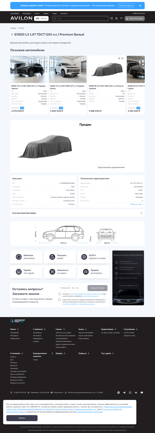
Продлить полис (129, 335)
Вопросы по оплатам (17, 383)
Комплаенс (14, 368)
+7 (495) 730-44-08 (19, 392)
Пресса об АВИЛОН (17, 374)
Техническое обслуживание (65, 335)
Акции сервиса (61, 347)
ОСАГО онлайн (129, 333)
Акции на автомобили (85, 333)
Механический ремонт (63, 341)
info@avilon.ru (58, 392)
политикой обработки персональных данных (86, 294)
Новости (13, 357)
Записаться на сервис (63, 333)
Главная (13, 28)
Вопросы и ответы (16, 380)
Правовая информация (18, 377)
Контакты (64, 13)
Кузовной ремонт (62, 338)
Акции (54, 13)
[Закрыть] (140, 6)
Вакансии (13, 365)
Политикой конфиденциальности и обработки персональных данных (45, 409)
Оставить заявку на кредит (110, 333)
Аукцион (36, 341)
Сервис (46, 13)
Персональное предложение (111, 167)
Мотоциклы (27, 13)
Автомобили (14, 13)
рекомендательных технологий (90, 412)
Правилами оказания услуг (85, 409)
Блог (12, 360)
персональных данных (90, 296)
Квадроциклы (15, 338)
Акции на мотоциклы (85, 335)
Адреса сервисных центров (65, 344)
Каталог (21, 28)
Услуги (37, 13)
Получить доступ (126, 6)
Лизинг (35, 360)
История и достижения (18, 371)
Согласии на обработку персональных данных (78, 304)
